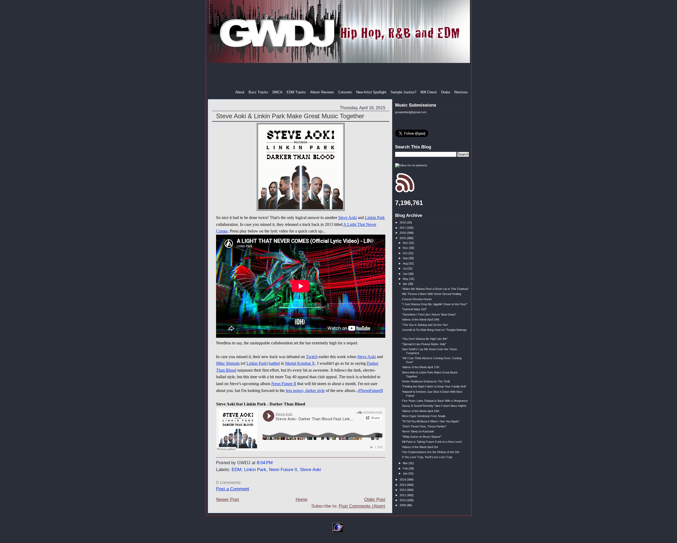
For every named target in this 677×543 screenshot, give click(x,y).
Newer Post (227, 499)
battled (274, 363)
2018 (403, 222)
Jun (405, 273)
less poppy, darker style (305, 390)
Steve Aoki (347, 217)
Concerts (345, 92)
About (239, 92)
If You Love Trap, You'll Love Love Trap (427, 457)
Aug (406, 263)
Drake (445, 92)
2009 (403, 505)
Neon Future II (283, 383)
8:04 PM (265, 462)
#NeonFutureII (370, 390)
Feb (406, 468)
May (406, 278)
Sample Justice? (403, 92)
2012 (403, 489)
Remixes (461, 92)
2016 (403, 232)
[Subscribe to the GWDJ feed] (404, 191)
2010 (403, 500)
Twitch (312, 356)
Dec (406, 242)
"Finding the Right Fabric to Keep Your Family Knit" (434, 386)
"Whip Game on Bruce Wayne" (421, 436)
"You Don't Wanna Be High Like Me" (425, 338)
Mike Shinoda (228, 363)
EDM (236, 469)
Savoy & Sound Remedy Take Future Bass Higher (434, 405)
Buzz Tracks (258, 92)
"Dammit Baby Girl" (414, 309)
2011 (403, 495)
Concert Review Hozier (417, 299)
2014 (403, 479)
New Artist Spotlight (371, 92)
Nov (406, 247)
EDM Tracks (296, 92)
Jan (405, 473)
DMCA (277, 92)
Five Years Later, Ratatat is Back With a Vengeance (435, 400)
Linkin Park (375, 217)
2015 (403, 238)
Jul (405, 268)
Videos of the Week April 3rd (420, 447)
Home (301, 499)
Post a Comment (232, 488)
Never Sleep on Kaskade (418, 431)
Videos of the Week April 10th (420, 411)
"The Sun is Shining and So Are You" (425, 324)
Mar (406, 463)
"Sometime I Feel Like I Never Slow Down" (429, 314)
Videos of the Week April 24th (420, 319)
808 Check (428, 92)
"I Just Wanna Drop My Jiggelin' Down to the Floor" (434, 304)
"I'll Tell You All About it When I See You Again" (430, 421)
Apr (405, 283)
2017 (403, 227)
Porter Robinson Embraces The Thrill (426, 381)
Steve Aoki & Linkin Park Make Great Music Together (290, 116)
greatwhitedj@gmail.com (410, 112)
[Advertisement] (339, 76)
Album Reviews (322, 92)
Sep (406, 258)
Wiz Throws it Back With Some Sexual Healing (431, 293)
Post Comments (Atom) (362, 506)
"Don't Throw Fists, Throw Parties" (424, 426)
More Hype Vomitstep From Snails (424, 416)
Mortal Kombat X (300, 363)
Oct (405, 253)
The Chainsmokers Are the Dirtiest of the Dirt (430, 452)
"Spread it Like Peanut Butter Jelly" (424, 344)
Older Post (374, 499)
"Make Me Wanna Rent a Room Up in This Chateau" (435, 288)
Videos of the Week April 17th (420, 367)
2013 (403, 484)
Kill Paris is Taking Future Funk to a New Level (431, 441)
